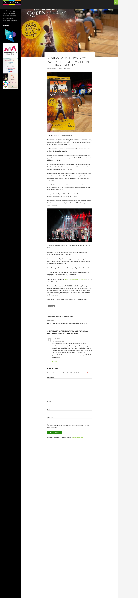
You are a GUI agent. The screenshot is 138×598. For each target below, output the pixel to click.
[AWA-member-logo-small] (10, 50)
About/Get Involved (97, 7)
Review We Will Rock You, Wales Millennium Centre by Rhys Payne (67, 322)
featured (51, 306)
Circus (74, 7)
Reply (55, 361)
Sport (51, 7)
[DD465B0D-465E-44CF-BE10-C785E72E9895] (10, 81)
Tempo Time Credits (112, 7)
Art (68, 7)
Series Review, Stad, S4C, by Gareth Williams (60, 315)
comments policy (77, 437)
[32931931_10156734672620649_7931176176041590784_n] (10, 65)
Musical (49, 55)
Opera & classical (60, 7)
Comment (51, 377)
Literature (87, 7)
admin (60, 68)
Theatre (13, 7)
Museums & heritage (28, 7)
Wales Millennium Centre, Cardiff (75, 279)
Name (49, 401)
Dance (38, 7)
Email (49, 409)
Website (50, 417)
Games (79, 7)
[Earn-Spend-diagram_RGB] (10, 35)
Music (19, 7)
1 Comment (68, 68)
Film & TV (44, 7)
